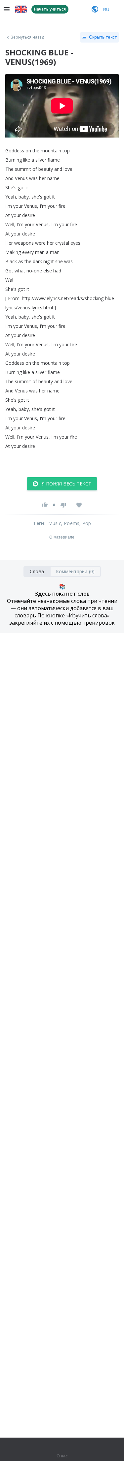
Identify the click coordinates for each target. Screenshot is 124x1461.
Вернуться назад (27, 37)
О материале (61, 537)
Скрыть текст (103, 37)
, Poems (70, 523)
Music (54, 523)
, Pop (85, 523)
